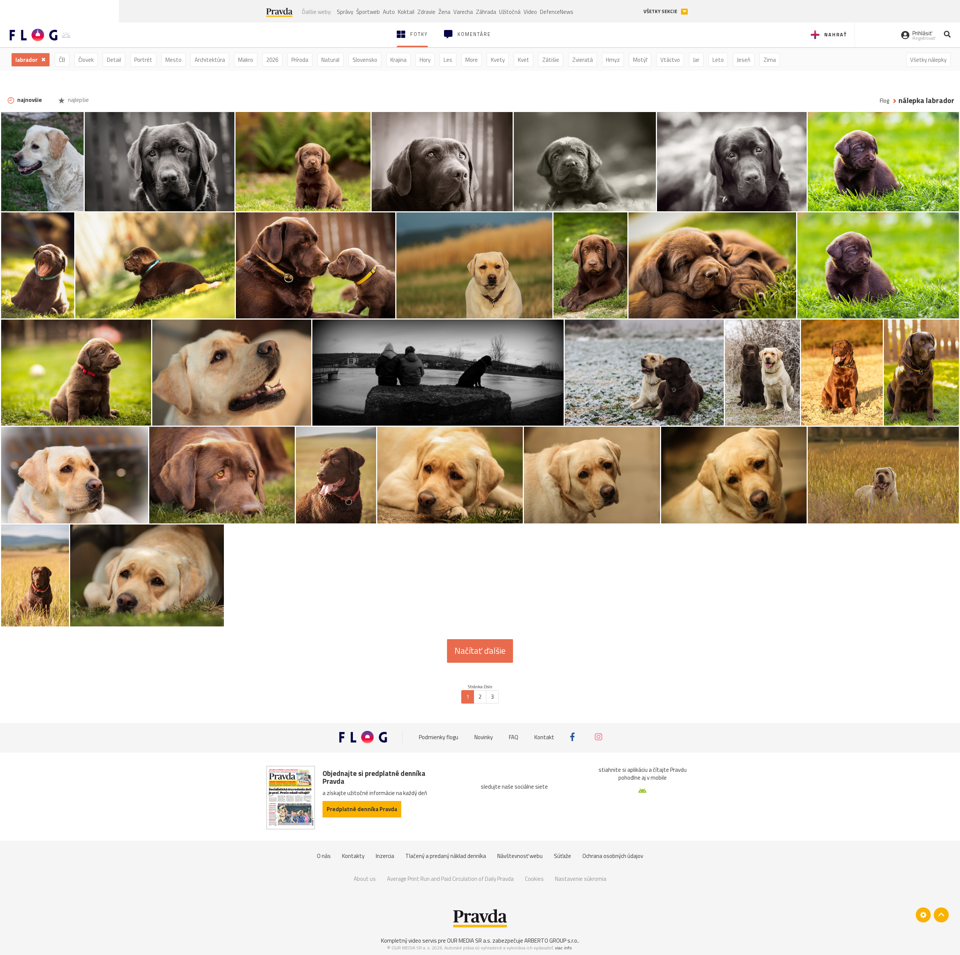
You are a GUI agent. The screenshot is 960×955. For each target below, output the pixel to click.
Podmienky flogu (438, 736)
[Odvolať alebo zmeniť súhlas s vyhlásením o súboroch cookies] (923, 914)
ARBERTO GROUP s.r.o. (551, 940)
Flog (884, 101)
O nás (324, 856)
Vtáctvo (670, 59)
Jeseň (743, 59)
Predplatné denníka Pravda (362, 809)
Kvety (498, 59)
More (471, 59)
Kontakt (544, 736)
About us (365, 879)
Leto (718, 59)
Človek (86, 59)
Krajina (398, 59)
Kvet (523, 59)
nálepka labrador (926, 100)
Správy (345, 11)
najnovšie (29, 100)
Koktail (406, 11)
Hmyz (613, 59)
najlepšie (78, 100)
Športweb (368, 11)
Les (448, 59)
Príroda (299, 59)
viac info (563, 947)
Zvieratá (582, 59)
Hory (425, 59)
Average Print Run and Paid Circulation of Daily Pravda (450, 879)
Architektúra (210, 59)
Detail (114, 59)
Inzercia (385, 856)
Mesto (173, 59)
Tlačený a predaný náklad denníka (445, 856)
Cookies (534, 879)
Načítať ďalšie (480, 650)
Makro (245, 59)
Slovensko (364, 59)
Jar (696, 59)
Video (530, 11)
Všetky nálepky (928, 59)
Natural (330, 59)
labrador (27, 59)
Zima (770, 59)
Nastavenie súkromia (580, 879)
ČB (62, 59)
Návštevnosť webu (520, 856)
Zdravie (426, 11)
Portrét (143, 59)
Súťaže (562, 856)
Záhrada (486, 11)
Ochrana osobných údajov (612, 856)
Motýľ (640, 59)
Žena (444, 11)
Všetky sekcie (661, 11)
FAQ (513, 736)
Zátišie (550, 59)
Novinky (483, 736)
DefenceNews (556, 11)
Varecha (463, 11)
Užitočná (509, 11)
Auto (389, 11)
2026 (272, 59)
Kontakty (353, 856)
